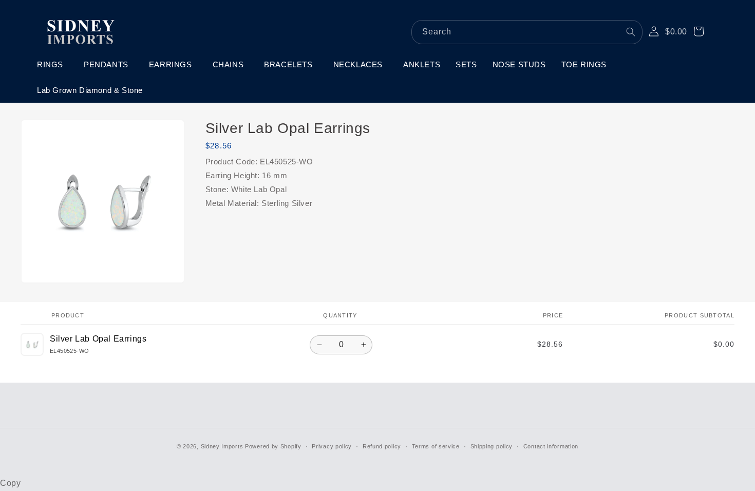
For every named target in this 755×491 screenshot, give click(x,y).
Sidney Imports (222, 446)
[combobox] (527, 32)
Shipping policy (491, 446)
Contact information (550, 446)
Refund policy (382, 446)
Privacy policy (332, 446)
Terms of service (436, 446)
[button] (52, 65)
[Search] (630, 32)
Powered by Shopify (273, 446)
